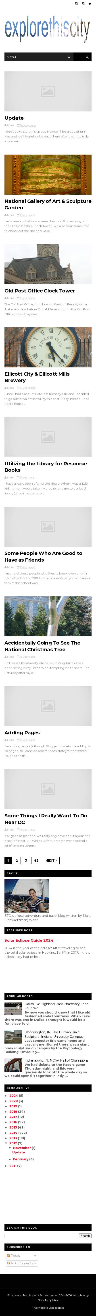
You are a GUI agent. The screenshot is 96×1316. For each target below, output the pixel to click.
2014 (13, 1133)
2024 (14, 1096)
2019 (13, 1106)
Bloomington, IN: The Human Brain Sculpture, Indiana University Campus (54, 1034)
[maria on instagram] (76, 3)
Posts (15, 1256)
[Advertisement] (22, 977)
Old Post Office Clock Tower (39, 291)
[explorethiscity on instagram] (83, 3)
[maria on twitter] (90, 3)
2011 (13, 1166)
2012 (13, 1143)
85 (36, 861)
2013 (13, 1138)
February (21, 1159)
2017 (13, 1117)
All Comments (21, 1263)
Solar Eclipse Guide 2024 (28, 940)
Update (13, 118)
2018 (13, 1112)
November (22, 1148)
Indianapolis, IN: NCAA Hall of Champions (56, 1060)
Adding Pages (22, 733)
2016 (13, 1122)
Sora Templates (48, 1300)
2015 (13, 1127)
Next (51, 861)
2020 (14, 1101)
